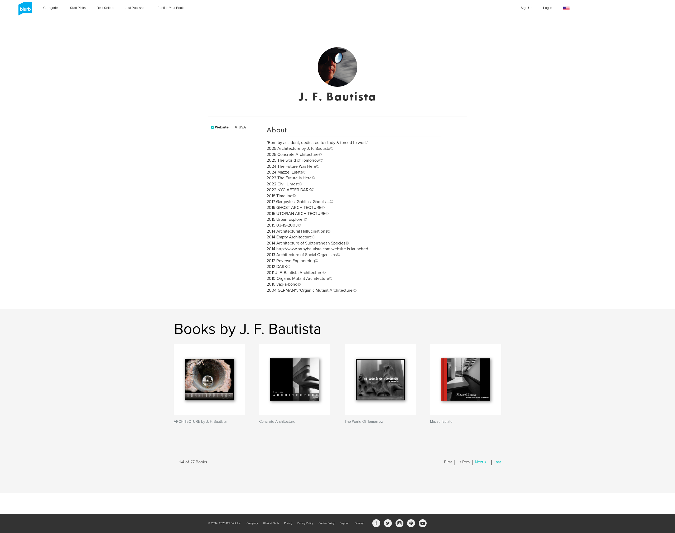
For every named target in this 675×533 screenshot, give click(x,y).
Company (252, 523)
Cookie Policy (327, 523)
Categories (51, 8)
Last (497, 462)
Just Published (135, 8)
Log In (547, 8)
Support (344, 523)
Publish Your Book (170, 8)
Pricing (288, 523)
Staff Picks (78, 8)
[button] (566, 8)
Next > (480, 462)
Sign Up (526, 8)
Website (222, 127)
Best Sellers (105, 8)
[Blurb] (24, 10)
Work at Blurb (271, 523)
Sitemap (359, 523)
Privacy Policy (305, 523)
